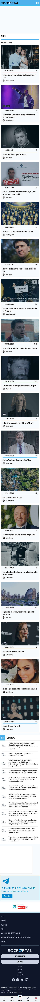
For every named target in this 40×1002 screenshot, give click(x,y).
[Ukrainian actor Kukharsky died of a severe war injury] (20, 368)
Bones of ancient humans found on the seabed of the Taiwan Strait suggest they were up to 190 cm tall (23, 822)
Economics (4, 925)
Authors (20, 969)
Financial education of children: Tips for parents (16, 937)
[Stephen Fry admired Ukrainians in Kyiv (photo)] (20, 442)
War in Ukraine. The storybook (10, 933)
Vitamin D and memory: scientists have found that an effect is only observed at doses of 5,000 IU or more (23, 813)
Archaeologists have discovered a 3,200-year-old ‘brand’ (21, 754)
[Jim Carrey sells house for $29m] (20, 479)
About (20, 972)
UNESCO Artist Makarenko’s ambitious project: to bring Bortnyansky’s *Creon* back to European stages (23, 796)
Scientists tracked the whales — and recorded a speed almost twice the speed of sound (22, 830)
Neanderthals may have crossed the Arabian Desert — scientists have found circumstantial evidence (23, 788)
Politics (3, 921)
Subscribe (7, 896)
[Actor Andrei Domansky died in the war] (20, 136)
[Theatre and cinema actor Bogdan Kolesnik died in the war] (20, 251)
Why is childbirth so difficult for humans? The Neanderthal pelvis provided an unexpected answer (23, 779)
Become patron (20, 956)
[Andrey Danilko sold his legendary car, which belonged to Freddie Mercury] (20, 554)
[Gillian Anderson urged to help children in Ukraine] (20, 405)
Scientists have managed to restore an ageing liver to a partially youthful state (23, 771)
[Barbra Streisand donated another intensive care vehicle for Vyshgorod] (20, 290)
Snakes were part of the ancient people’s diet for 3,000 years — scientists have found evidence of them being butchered (23, 763)
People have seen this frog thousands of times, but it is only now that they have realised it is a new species (23, 805)
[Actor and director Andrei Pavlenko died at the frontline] (20, 330)
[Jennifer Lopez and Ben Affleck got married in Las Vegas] (20, 671)
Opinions (3, 941)
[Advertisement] (14, 20)
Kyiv (2, 929)
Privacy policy (20, 975)
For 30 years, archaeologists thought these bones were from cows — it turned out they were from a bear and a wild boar (23, 746)
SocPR (20, 967)
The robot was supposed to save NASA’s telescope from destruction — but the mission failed (23, 839)
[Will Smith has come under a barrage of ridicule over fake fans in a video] (20, 97)
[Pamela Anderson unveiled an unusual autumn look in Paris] (20, 57)
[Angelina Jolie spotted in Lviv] (20, 708)
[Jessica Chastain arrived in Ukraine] (20, 633)
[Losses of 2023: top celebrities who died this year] (20, 213)
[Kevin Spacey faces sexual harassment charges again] (20, 517)
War (2, 917)
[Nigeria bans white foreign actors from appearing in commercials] (20, 594)
